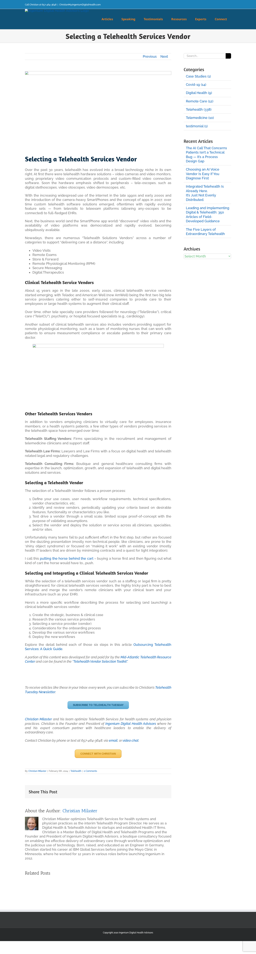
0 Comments (90, 771)
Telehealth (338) (198, 109)
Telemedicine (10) (200, 118)
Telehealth (75, 771)
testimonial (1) (197, 126)
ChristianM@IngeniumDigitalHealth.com (80, 4)
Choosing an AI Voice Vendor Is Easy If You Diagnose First (202, 173)
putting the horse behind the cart (66, 558)
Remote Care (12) (199, 101)
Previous (150, 56)
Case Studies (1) (198, 76)
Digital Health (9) (199, 93)
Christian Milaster (38, 719)
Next (164, 56)
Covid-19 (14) (196, 85)
